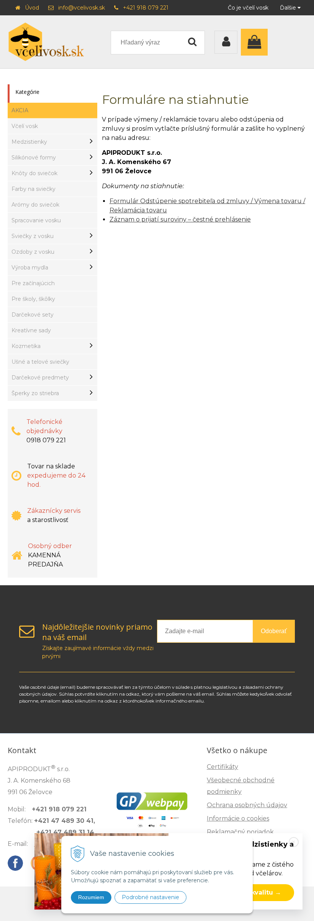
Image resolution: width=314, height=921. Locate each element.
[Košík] (256, 42)
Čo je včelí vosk (248, 7)
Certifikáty (222, 766)
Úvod (32, 7)
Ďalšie (289, 7)
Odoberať (274, 631)
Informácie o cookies (238, 818)
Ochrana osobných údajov (247, 805)
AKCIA (19, 110)
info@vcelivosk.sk (81, 7)
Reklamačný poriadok (240, 832)
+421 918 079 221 (145, 7)
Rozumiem (91, 897)
